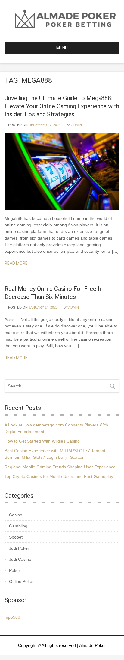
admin (76, 125)
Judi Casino (20, 559)
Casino (15, 514)
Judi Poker (19, 548)
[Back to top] (111, 647)
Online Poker (21, 581)
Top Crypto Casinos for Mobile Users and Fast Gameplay (59, 476)
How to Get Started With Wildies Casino (42, 441)
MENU (62, 48)
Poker (14, 570)
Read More (17, 263)
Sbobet (16, 537)
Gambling (18, 526)
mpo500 (12, 617)
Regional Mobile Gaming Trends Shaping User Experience (60, 466)
